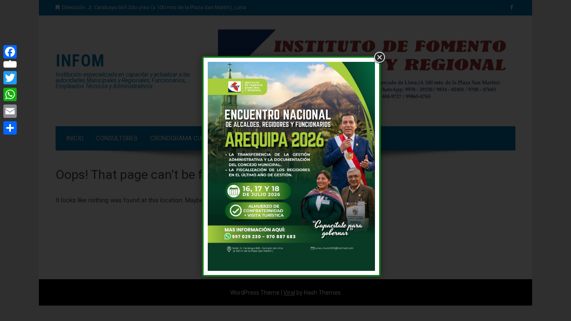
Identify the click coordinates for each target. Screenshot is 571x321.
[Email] (10, 111)
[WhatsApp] (10, 94)
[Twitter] (10, 77)
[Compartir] (10, 128)
